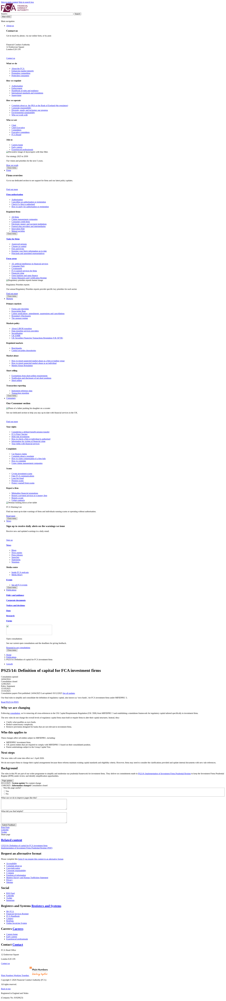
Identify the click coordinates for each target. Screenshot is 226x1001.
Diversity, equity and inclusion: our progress (30, 110)
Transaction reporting (20, 393)
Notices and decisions (15, 605)
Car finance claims (19, 454)
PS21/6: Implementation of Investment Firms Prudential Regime (164, 773)
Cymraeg (10, 873)
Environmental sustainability (23, 112)
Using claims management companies (27, 463)
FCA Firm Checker (19, 434)
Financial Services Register (17, 914)
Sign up (9, 540)
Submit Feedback (8, 825)
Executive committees (21, 132)
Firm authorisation (14, 194)
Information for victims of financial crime (28, 441)
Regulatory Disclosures (21, 316)
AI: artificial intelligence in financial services (30, 264)
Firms (8, 170)
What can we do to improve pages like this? (19, 798)
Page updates (7, 781)
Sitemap (9, 882)
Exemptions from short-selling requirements (29, 376)
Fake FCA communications (23, 476)
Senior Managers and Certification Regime (29, 278)
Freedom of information (16, 875)
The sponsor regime (20, 318)
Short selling (17, 380)
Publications (11, 590)
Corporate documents (16, 600)
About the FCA (18, 68)
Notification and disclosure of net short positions (31, 378)
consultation (15, 713)
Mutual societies (18, 231)
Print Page (5, 827)
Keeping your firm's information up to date (29, 251)
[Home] (15, 11)
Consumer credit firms (21, 222)
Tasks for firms (13, 239)
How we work (12, 165)
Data (8, 611)
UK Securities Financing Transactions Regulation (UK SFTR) (37, 338)
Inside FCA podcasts (20, 572)
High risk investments (20, 436)
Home (8, 655)
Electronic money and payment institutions (29, 224)
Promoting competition (21, 73)
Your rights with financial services (25, 444)
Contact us (10, 58)
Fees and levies (18, 249)
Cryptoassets (17, 268)
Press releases (17, 555)
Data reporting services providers (25, 331)
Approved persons (19, 244)
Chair (14, 125)
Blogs (14, 550)
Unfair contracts (18, 500)
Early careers (17, 147)
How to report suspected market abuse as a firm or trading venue (38, 361)
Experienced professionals (22, 149)
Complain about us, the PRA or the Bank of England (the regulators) (40, 105)
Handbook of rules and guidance (25, 91)
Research (10, 616)
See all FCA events (19, 585)
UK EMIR (16, 335)
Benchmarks (17, 348)
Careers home (17, 145)
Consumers (11, 398)
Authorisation (17, 86)
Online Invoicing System (16, 923)
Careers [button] (18, 928)
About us (10, 26)
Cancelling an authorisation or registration (29, 202)
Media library (17, 575)
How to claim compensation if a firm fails (29, 458)
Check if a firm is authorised (23, 204)
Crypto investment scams (22, 473)
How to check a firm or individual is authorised (31, 439)
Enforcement (17, 88)
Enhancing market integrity (23, 71)
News (8, 521)
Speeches (15, 557)
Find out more (12, 189)
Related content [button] (11, 840)
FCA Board (16, 135)
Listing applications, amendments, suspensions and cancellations (38, 313)
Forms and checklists (20, 309)
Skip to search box (26, 2)
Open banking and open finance (25, 275)
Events (9, 580)
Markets (9, 299)
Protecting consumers (20, 75)
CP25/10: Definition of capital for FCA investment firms (24, 845)
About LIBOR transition (22, 328)
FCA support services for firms (24, 271)
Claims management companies (25, 219)
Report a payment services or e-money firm (29, 495)
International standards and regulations (27, 93)
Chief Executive (18, 127)
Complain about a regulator (23, 456)
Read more (10, 516)
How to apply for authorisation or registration (30, 207)
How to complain (19, 461)
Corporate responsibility (21, 108)
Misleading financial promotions (25, 493)
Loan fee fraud (18, 478)
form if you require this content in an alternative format (40, 859)
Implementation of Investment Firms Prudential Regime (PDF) (26, 848)
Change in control (19, 246)
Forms (9, 621)
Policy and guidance (15, 595)
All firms (15, 217)
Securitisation (17, 333)
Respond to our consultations (18, 648)
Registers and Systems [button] (46, 906)
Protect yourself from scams (23, 483)
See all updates (69, 693)
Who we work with (20, 115)
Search (4, 14)
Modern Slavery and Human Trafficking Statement (27, 877)
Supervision (16, 95)
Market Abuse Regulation (22, 365)
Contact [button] (17, 944)
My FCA (10, 911)
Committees (16, 130)
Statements (16, 560)
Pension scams (18, 481)
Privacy (9, 880)
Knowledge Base (19, 311)
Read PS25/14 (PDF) (10, 702)
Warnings (15, 562)
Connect (9, 918)
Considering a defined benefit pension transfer (30, 432)
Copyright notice (13, 868)
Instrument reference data (22, 391)
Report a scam (17, 498)
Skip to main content (9, 2)
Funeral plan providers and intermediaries (29, 226)
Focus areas (11, 258)
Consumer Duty (18, 266)
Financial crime (18, 273)
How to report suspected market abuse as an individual (34, 363)
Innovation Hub (18, 229)
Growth (9, 664)
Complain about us (14, 866)
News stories (17, 553)
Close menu (11, 168)
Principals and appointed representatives (28, 253)
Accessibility (11, 863)
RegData (10, 921)
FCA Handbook (13, 916)
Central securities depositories (24, 350)
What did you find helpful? (12, 811)
